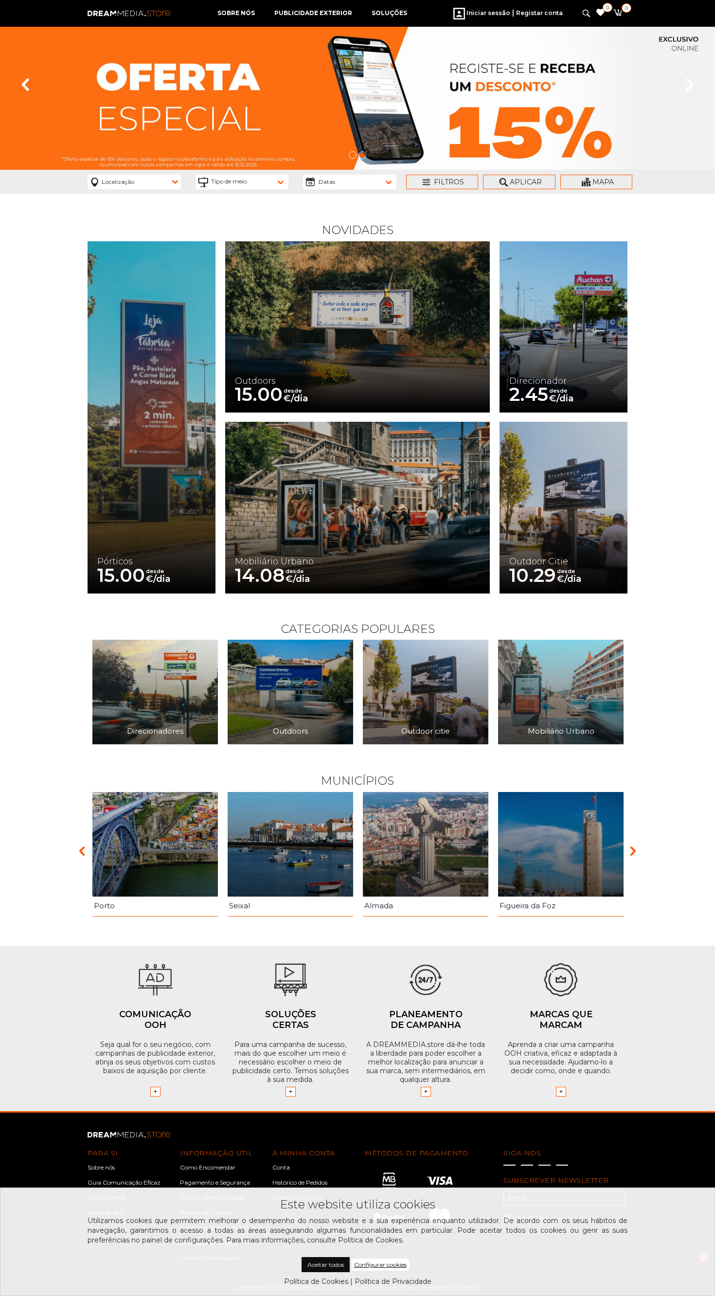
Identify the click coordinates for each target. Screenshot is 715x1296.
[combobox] (134, 182)
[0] (617, 14)
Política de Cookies (316, 1281)
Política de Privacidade (393, 1281)
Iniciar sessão (487, 13)
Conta (281, 1167)
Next (690, 84)
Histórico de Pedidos (299, 1182)
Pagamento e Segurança (215, 1182)
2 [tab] (362, 155)
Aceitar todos (325, 1264)
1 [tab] (353, 155)
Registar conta (539, 13)
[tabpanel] (357, 98)
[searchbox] (140, 181)
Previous (25, 84)
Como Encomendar (207, 1167)
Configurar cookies (380, 1264)
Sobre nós (101, 1167)
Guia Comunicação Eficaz (124, 1182)
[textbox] (248, 181)
